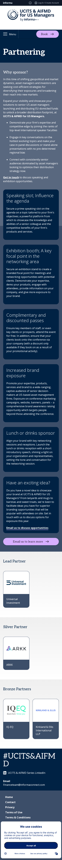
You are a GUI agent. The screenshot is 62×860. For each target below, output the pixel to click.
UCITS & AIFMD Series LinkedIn (26, 773)
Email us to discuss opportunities (27, 528)
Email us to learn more (28, 541)
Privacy (9, 807)
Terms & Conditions (18, 817)
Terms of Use (13, 812)
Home (9, 797)
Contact (10, 802)
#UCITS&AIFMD (29, 760)
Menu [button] (12, 34)
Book (44, 34)
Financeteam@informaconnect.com (24, 785)
